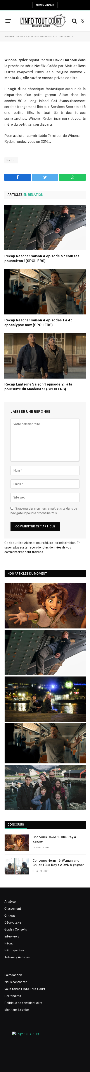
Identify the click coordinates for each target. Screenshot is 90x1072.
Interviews (11, 936)
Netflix (11, 160)
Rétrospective (14, 950)
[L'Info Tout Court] (43, 20)
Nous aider (45, 4)
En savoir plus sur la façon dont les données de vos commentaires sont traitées (42, 547)
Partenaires (12, 996)
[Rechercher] (74, 21)
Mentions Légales (16, 1010)
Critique (10, 915)
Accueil (9, 36)
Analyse (10, 901)
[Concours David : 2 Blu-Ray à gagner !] (17, 842)
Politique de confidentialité (23, 1003)
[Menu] (8, 21)
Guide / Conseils (15, 929)
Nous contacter (15, 982)
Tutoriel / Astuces (17, 957)
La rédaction (13, 975)
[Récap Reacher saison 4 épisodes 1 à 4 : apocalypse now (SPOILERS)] (45, 291)
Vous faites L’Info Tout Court (24, 989)
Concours (16, 824)
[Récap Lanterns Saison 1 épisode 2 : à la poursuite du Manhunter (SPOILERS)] (45, 356)
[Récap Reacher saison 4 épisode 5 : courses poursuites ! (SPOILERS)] (45, 227)
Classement (12, 908)
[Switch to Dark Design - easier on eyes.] (82, 21)
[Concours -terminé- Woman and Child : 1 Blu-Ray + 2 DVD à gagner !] (17, 866)
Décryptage (12, 922)
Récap (9, 943)
